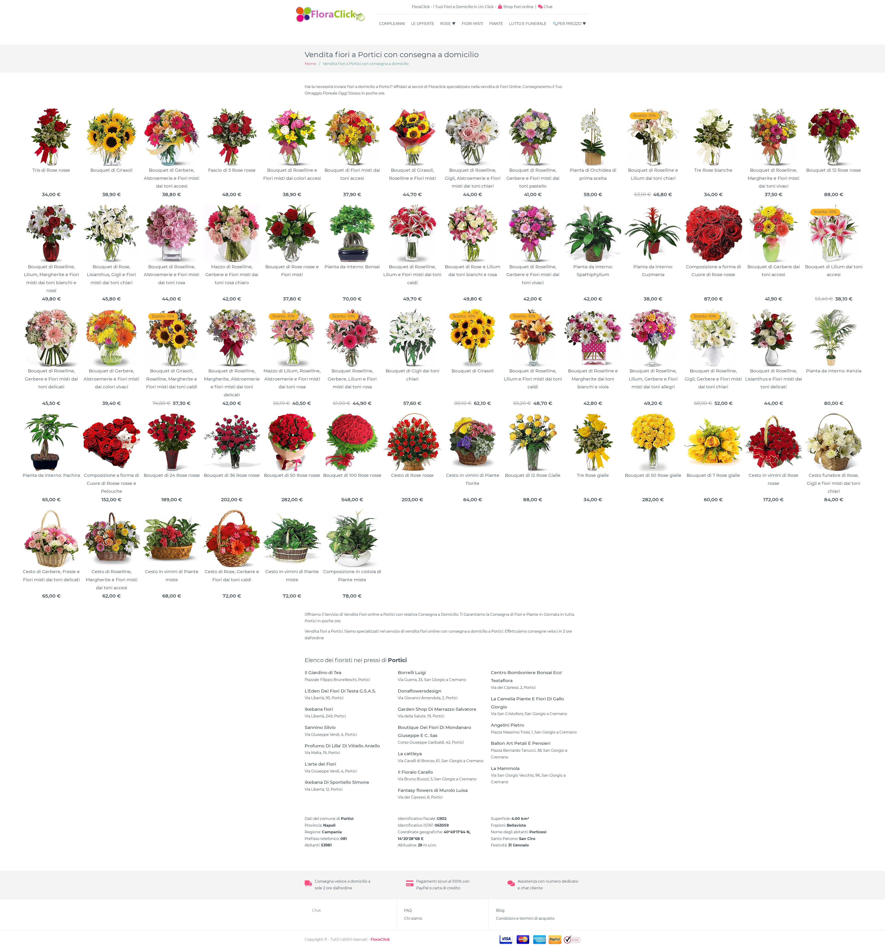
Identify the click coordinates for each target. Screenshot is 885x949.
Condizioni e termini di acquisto (525, 918)
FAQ (408, 910)
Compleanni (392, 23)
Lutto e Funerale (527, 23)
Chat (548, 7)
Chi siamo (413, 918)
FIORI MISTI (472, 23)
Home (310, 64)
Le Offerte (422, 23)
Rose (445, 23)
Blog (500, 910)
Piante (496, 23)
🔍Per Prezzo (567, 23)
